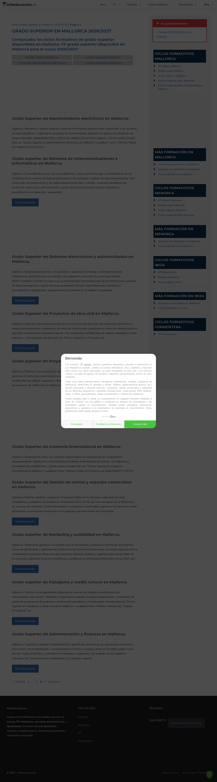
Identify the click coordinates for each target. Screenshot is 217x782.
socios (87, 364)
